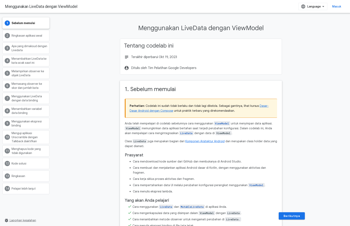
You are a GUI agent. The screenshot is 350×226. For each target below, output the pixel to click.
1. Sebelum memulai (150, 89)
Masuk (336, 6)
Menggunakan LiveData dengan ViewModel (41, 6)
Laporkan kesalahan (20, 220)
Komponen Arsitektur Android (205, 141)
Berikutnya (292, 216)
